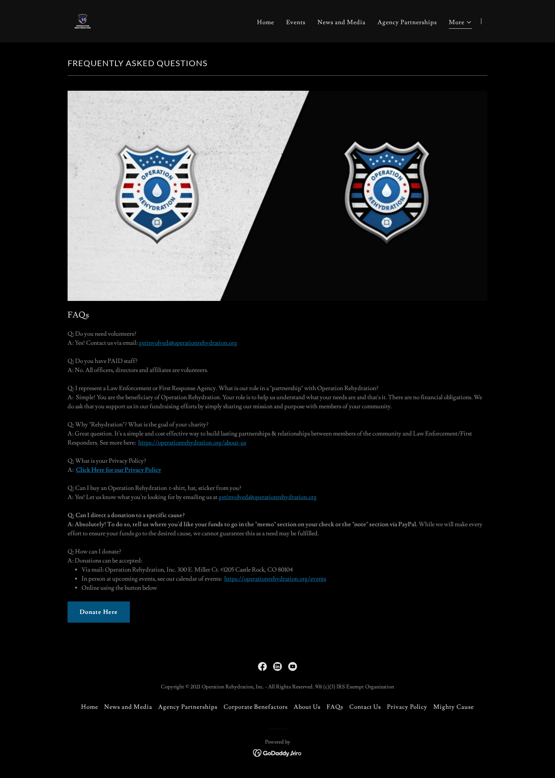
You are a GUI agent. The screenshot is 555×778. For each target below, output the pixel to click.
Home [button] (89, 707)
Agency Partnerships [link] (407, 22)
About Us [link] (307, 707)
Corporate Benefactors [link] (256, 707)
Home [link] (265, 22)
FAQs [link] (335, 707)
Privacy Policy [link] (407, 707)
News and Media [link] (341, 22)
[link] (83, 19)
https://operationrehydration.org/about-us (192, 442)
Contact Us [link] (365, 707)
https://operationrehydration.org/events (275, 579)
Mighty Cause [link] (453, 707)
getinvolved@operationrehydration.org (188, 343)
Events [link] (295, 22)
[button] (460, 23)
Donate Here (99, 612)
